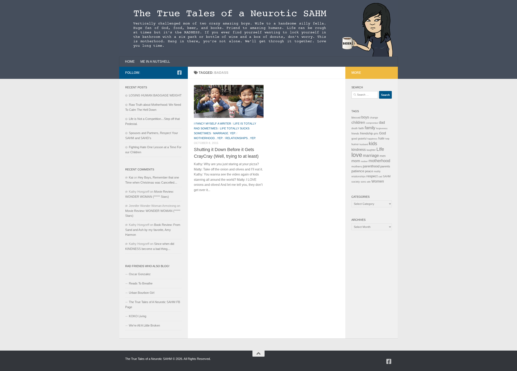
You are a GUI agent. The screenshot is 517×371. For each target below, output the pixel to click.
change (374, 117)
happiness (372, 138)
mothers (356, 166)
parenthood (371, 166)
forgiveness (382, 128)
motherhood (379, 161)
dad (382, 122)
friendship (366, 133)
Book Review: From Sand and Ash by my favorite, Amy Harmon (152, 229)
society (355, 181)
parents (385, 166)
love (356, 154)
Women (377, 181)
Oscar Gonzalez (140, 274)
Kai (131, 177)
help (387, 138)
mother (364, 161)
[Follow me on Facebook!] (179, 72)
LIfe (380, 149)
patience (357, 171)
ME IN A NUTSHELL (155, 61)
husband (363, 144)
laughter (371, 150)
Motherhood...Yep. (208, 138)
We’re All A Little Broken (144, 325)
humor (355, 144)
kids (373, 143)
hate (381, 138)
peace (369, 171)
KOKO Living (137, 316)
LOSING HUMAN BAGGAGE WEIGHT (155, 95)
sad (380, 176)
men (383, 155)
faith (361, 128)
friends (355, 133)
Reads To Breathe (140, 283)
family (370, 127)
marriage (371, 155)
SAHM (387, 176)
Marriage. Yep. (224, 133)
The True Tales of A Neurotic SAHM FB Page (152, 304)
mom (355, 161)
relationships (358, 176)
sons (363, 181)
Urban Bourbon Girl (141, 292)
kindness (358, 150)
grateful (362, 138)
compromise (372, 123)
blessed (355, 117)
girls (376, 133)
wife (369, 182)
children (358, 122)
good (354, 138)
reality (377, 171)
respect (372, 176)
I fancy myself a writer (212, 123)
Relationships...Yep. (240, 138)
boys (365, 117)
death (354, 128)
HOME (130, 61)
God (382, 133)
